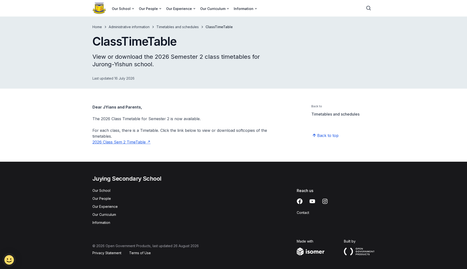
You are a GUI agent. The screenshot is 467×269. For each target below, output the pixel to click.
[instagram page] (325, 201)
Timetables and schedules (177, 27)
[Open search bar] (369, 8)
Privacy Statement (106, 253)
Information (101, 222)
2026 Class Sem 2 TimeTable (119, 142)
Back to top (328, 135)
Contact (303, 212)
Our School (101, 190)
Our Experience (105, 206)
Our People (101, 198)
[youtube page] (312, 201)
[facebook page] (300, 201)
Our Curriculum (104, 214)
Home (97, 27)
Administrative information (129, 27)
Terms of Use (140, 253)
